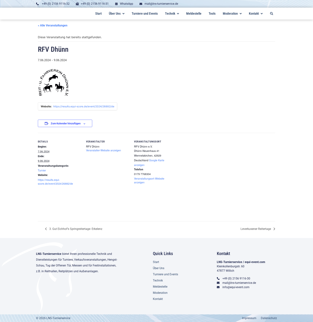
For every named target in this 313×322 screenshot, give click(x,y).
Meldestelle (193, 13)
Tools (212, 13)
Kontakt (254, 13)
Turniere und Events (145, 13)
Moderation (230, 13)
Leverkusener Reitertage (256, 229)
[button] (272, 13)
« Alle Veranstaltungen (52, 25)
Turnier (42, 170)
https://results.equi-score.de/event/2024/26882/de (83, 106)
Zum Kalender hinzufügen (66, 123)
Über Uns (115, 13)
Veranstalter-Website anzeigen (103, 150)
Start (98, 13)
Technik (170, 13)
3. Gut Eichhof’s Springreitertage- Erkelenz (75, 229)
